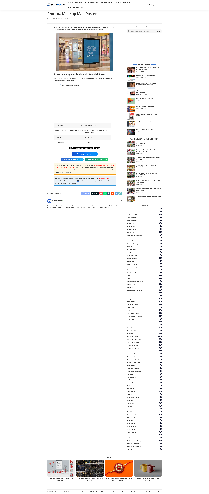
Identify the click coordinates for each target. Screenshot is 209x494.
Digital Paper (144, 261)
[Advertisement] (144, 48)
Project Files (144, 383)
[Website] (119, 201)
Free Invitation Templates (144, 281)
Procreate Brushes (144, 377)
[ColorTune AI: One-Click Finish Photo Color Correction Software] (131, 70)
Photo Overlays (144, 328)
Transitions (144, 412)
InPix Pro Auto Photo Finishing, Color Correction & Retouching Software (146, 84)
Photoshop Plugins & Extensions (144, 351)
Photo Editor (139, 86)
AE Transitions (144, 229)
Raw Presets (144, 388)
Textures (144, 406)
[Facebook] (147, 5)
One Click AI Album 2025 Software (145, 122)
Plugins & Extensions (144, 362)
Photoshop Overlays (144, 345)
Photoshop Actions (144, 336)
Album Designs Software (141, 77)
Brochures (144, 246)
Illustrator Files (144, 296)
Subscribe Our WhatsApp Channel (97, 159)
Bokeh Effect (144, 241)
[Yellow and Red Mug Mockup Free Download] (148, 468)
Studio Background (144, 397)
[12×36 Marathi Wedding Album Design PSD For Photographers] (131, 191)
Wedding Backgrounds (144, 446)
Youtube (144, 449)
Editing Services (144, 264)
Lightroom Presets (144, 304)
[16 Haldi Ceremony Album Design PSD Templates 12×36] (131, 168)
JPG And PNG (144, 302)
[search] (160, 5)
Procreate (144, 374)
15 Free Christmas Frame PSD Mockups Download (90, 479)
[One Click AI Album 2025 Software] (131, 124)
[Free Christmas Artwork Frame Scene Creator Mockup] (61, 468)
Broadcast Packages (144, 244)
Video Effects (144, 423)
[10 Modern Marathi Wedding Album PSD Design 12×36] (131, 199)
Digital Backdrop (144, 258)
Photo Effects (144, 322)
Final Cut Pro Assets (144, 273)
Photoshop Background (144, 339)
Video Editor (144, 420)
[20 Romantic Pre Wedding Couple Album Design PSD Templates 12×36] (131, 152)
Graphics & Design (140, 71)
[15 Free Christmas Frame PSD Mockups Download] (90, 468)
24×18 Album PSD (144, 220)
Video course (144, 417)
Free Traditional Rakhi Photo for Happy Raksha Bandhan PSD (119, 479)
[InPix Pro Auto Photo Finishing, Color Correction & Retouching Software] (131, 85)
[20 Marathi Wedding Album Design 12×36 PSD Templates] (131, 160)
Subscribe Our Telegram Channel (73, 159)
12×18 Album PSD (144, 209)
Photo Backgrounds (144, 313)
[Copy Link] (120, 193)
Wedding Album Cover (144, 438)
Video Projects (144, 432)
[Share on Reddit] (112, 193)
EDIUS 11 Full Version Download (144, 98)
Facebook (144, 270)
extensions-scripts (144, 267)
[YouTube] (149, 5)
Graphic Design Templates (144, 290)
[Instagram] (152, 5)
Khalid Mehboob (58, 200)
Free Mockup (67, 18)
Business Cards (144, 249)
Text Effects (144, 403)
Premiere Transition (144, 368)
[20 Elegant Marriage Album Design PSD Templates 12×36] (131, 175)
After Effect (144, 232)
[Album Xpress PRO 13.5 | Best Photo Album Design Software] (131, 93)
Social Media (144, 391)
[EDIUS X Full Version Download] (131, 132)
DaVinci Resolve (144, 255)
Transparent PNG (144, 414)
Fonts (144, 278)
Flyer (144, 275)
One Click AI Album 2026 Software (145, 106)
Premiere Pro (144, 365)
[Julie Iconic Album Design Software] (131, 78)
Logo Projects (144, 307)
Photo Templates (144, 331)
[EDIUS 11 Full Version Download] (131, 101)
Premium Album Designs (144, 371)
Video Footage (144, 426)
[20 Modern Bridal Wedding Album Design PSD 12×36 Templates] (131, 183)
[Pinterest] (154, 5)
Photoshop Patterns (144, 348)
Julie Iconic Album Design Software (145, 75)
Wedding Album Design (144, 441)
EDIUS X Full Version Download (144, 129)
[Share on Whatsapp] (105, 193)
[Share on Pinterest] (101, 193)
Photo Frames (144, 325)
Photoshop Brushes (144, 342)
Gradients (144, 287)
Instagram (144, 299)
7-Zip (78, 181)
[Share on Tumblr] (108, 193)
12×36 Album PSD (144, 215)
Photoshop (144, 333)
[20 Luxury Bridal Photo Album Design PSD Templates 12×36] (131, 144)
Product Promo (144, 380)
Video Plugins (144, 429)
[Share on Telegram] (116, 193)
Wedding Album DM (144, 443)
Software (138, 100)
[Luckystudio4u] (56, 5)
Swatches (144, 400)
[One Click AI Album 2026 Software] (131, 109)
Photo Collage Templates (144, 316)
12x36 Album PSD (139, 145)
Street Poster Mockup (96, 30)
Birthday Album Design (144, 238)
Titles (144, 409)
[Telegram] (156, 5)
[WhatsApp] (158, 5)
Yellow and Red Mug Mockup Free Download (148, 479)
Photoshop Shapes (144, 354)
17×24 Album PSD (144, 217)
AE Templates (144, 226)
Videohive (144, 435)
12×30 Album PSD (144, 212)
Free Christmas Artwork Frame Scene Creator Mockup (61, 479)
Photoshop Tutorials (144, 359)
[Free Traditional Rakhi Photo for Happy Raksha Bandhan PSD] (119, 468)
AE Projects (144, 223)
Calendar (144, 252)
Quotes (144, 386)
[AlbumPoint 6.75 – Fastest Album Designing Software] (131, 116)
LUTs (144, 310)
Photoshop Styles (144, 357)
